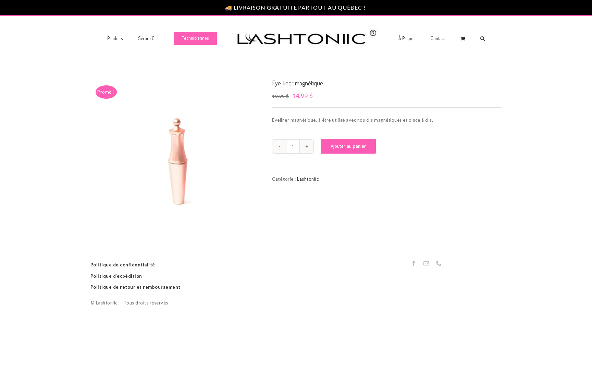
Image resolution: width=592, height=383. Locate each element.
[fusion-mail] (426, 263)
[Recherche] (454, 37)
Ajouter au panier (348, 146)
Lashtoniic (308, 179)
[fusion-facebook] (414, 263)
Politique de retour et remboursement (135, 287)
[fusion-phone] (439, 263)
